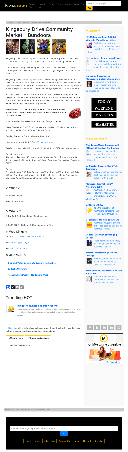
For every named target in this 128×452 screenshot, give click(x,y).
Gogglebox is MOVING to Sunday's (102, 220)
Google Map (47, 142)
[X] (97, 327)
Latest (76, 441)
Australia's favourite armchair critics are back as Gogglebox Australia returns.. (108, 226)
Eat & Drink (31, 5)
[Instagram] (111, 327)
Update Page (16, 338)
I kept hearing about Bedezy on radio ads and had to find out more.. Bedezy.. (107, 243)
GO (89, 8)
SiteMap (99, 441)
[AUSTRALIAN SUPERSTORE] (104, 348)
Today (51, 4)
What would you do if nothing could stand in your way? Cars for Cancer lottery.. (107, 261)
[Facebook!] (89, 327)
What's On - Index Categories (19, 22)
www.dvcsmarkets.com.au (32, 236)
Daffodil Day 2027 (94, 205)
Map (46, 216)
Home (28, 441)
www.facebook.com (17, 248)
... (54, 331)
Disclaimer (13, 328)
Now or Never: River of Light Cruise (103, 58)
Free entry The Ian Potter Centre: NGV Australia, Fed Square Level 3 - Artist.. (106, 279)
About (37, 441)
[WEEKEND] (104, 115)
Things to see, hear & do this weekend (37, 305)
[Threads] (118, 327)
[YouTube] (104, 327)
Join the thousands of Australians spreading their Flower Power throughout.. (106, 211)
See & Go (42, 5)
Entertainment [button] (63, 4)
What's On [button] (79, 4)
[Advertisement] (64, 14)
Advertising (49, 441)
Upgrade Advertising (39, 338)
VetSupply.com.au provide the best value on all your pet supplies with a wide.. (108, 175)
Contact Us (64, 441)
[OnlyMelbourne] (6, 5)
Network (87, 441)
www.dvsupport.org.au (19, 242)
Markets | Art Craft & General (42, 22)
